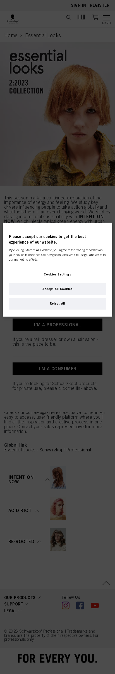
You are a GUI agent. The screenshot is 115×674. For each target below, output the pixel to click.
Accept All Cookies (57, 289)
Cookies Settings (57, 274)
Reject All (57, 303)
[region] (57, 270)
